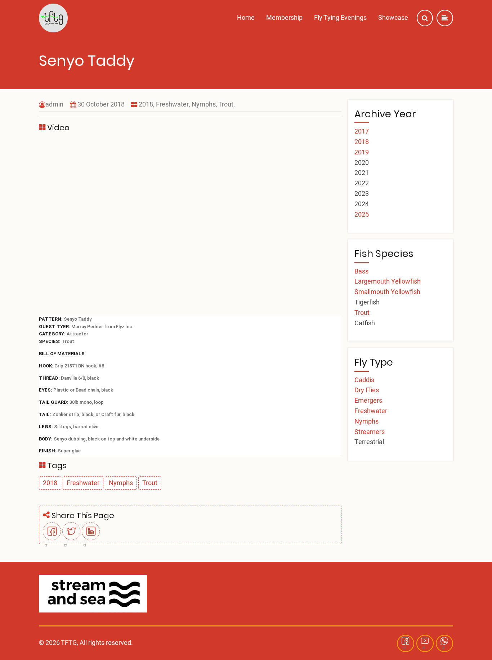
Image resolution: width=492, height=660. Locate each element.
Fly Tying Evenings (340, 18)
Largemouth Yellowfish (387, 281)
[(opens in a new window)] (52, 537)
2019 (361, 152)
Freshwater (172, 104)
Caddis (364, 380)
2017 (361, 131)
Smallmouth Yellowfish (387, 292)
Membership (284, 18)
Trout (225, 104)
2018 (146, 104)
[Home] (53, 18)
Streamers (369, 432)
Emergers (368, 401)
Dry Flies (366, 390)
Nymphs (204, 104)
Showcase (393, 18)
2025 (361, 215)
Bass (361, 271)
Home (246, 18)
